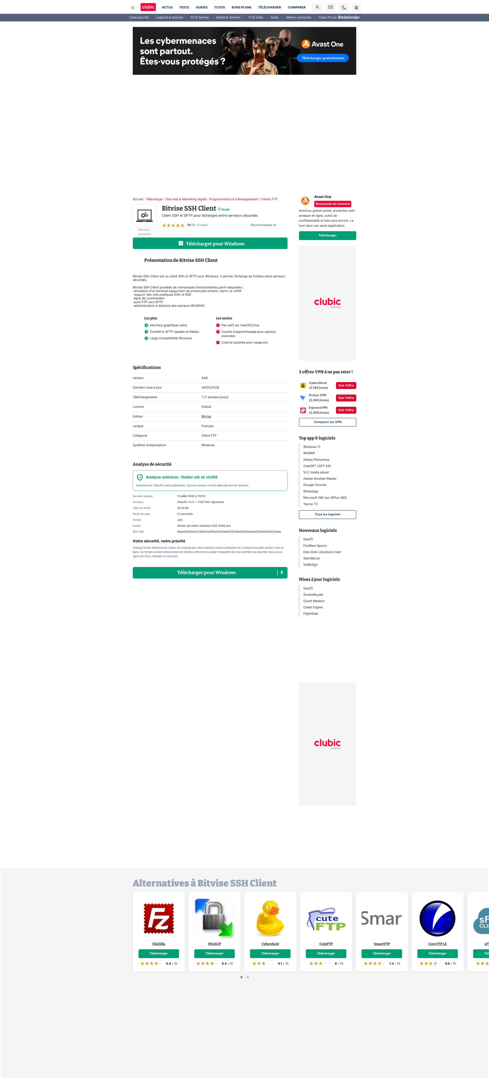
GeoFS (308, 539)
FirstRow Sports (315, 545)
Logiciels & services (169, 17)
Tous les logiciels (327, 514)
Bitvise (206, 416)
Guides (201, 7)
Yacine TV (310, 504)
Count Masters (314, 601)
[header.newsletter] (330, 7)
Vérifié (225, 209)
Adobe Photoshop (316, 459)
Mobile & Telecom (228, 17)
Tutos (219, 7)
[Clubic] (148, 7)
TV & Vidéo (255, 17)
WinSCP (214, 944)
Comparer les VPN (328, 422)
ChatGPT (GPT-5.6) (317, 465)
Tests (184, 7)
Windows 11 (311, 446)
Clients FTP (269, 199)
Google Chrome (314, 485)
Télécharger (269, 7)
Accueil (138, 199)
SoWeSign (310, 564)
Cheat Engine (313, 607)
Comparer (297, 7)
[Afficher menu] (133, 8)
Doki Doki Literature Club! (322, 551)
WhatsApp (310, 491)
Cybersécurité (139, 17)
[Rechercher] (317, 7)
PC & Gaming (200, 17)
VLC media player (316, 472)
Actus (167, 7)
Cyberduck (270, 944)
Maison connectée (298, 17)
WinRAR (309, 453)
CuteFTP (326, 944)
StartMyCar (311, 558)
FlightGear (310, 613)
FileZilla (158, 944)
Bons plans (241, 7)
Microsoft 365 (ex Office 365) (325, 497)
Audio (275, 17)
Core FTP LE (437, 944)
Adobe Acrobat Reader (320, 478)
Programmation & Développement (233, 199)
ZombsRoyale (313, 594)
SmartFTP (382, 944)
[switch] (344, 7)
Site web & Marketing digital (186, 199)
